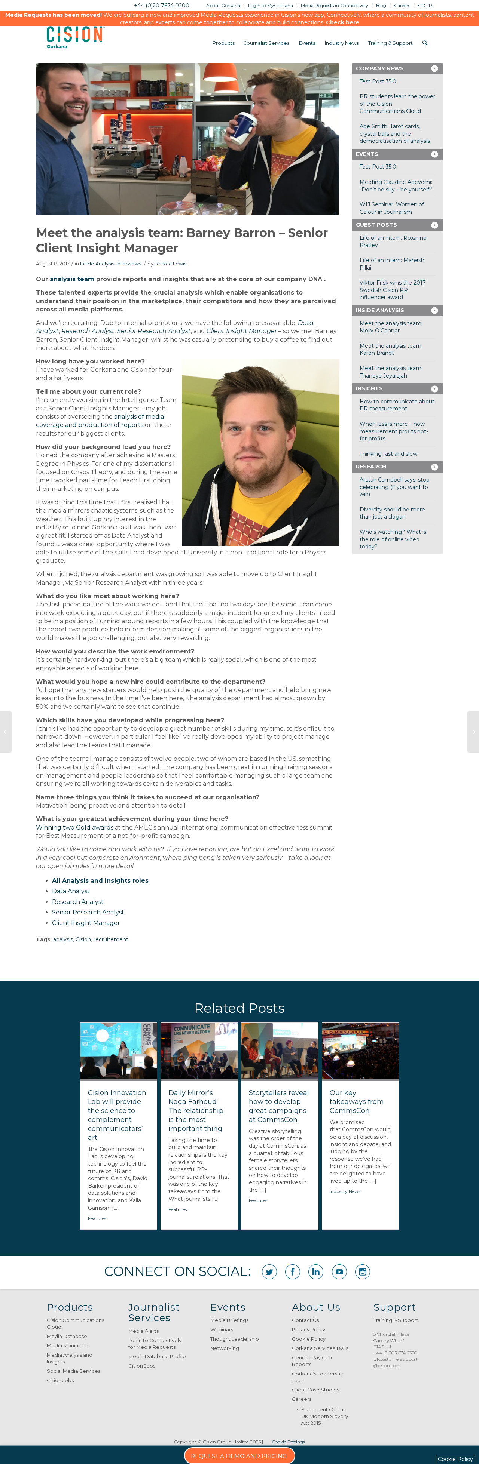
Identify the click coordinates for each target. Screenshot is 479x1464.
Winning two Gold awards (74, 827)
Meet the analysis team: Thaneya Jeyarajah (391, 372)
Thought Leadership (234, 1339)
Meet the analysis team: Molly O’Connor (391, 327)
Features (97, 1218)
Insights (369, 388)
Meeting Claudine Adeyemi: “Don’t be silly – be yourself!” (396, 186)
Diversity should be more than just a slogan (392, 513)
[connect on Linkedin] (315, 1271)
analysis (63, 939)
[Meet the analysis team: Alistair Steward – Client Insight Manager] (473, 732)
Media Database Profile (157, 1356)
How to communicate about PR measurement (397, 405)
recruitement (111, 939)
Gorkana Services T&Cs (320, 1348)
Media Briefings (229, 1320)
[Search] (425, 43)
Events (367, 154)
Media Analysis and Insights (69, 1358)
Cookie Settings (288, 1442)
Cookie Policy (309, 1339)
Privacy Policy (308, 1329)
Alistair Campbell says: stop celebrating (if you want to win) (395, 487)
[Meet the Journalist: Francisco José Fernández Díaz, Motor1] (6, 732)
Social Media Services (73, 1371)
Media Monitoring (68, 1345)
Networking (224, 1348)
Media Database (67, 1336)
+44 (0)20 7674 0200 (161, 5)
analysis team (72, 279)
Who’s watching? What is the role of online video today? (393, 539)
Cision (83, 939)
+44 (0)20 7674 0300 (395, 1353)
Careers (301, 1399)
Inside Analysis (97, 264)
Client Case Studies (315, 1390)
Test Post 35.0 (378, 81)
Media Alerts (143, 1331)
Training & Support (395, 1320)
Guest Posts (376, 224)
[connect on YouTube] (339, 1271)
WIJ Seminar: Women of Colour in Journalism (392, 208)
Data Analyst (71, 891)
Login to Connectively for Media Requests (154, 1343)
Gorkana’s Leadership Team (318, 1377)
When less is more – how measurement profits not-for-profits (394, 431)
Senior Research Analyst (88, 912)
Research (371, 466)
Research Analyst (78, 901)
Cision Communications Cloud (75, 1323)
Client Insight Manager (242, 331)
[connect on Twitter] (269, 1271)
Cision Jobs (60, 1380)
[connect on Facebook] (292, 1271)
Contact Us (305, 1320)
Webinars (221, 1329)
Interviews (128, 264)
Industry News (345, 1191)
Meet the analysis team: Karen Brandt (391, 349)
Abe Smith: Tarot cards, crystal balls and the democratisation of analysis (395, 133)
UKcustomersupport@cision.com (395, 1362)
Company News (380, 68)
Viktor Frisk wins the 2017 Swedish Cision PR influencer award (393, 290)
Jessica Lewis (170, 264)
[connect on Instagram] (362, 1271)
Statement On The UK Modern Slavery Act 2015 (324, 1416)
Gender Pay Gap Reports (312, 1360)
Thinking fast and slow (388, 453)
